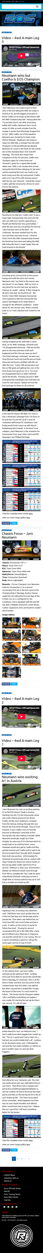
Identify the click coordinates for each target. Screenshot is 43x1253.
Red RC (8, 1)
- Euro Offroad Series (12, 1188)
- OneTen (7, 1200)
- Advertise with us (10, 1178)
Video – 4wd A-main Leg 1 (20, 742)
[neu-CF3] (11, 635)
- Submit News (9, 1175)
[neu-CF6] (31, 647)
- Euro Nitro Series (10, 1197)
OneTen (21, 1)
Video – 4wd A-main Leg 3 (20, 40)
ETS (13, 1)
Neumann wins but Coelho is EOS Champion (21, 77)
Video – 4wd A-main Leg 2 (20, 700)
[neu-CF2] (31, 623)
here (31, 514)
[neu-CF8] (31, 659)
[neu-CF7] (11, 659)
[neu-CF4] (31, 635)
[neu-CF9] (11, 672)
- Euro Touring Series (11, 1194)
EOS (4, 1)
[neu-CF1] (11, 623)
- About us (7, 1181)
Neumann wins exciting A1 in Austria (20, 779)
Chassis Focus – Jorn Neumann (17, 535)
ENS (17, 1)
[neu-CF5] (11, 647)
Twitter (14, 523)
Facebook (6, 523)
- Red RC (6, 1191)
